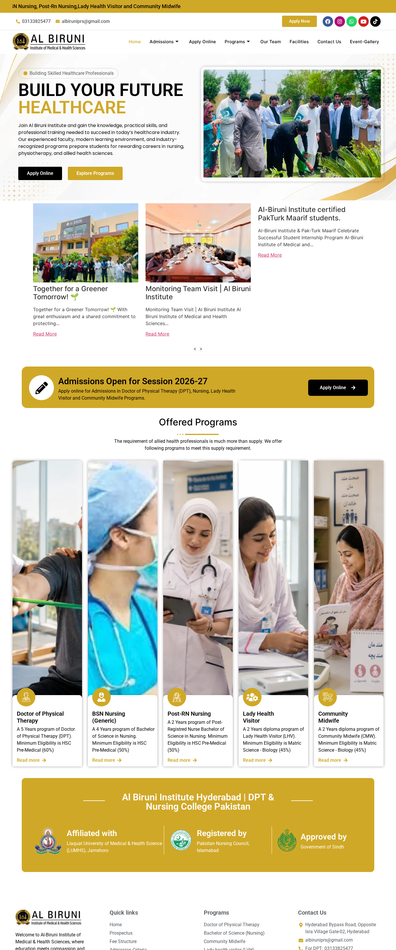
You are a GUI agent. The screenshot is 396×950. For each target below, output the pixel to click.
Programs (235, 41)
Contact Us (329, 41)
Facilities (299, 41)
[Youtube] (363, 21)
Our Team (270, 41)
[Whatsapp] (351, 21)
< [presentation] (195, 348)
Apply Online (202, 41)
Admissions (162, 41)
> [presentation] (201, 348)
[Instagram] (340, 21)
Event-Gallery (364, 41)
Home (135, 41)
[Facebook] (328, 21)
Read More (45, 334)
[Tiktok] (375, 21)
